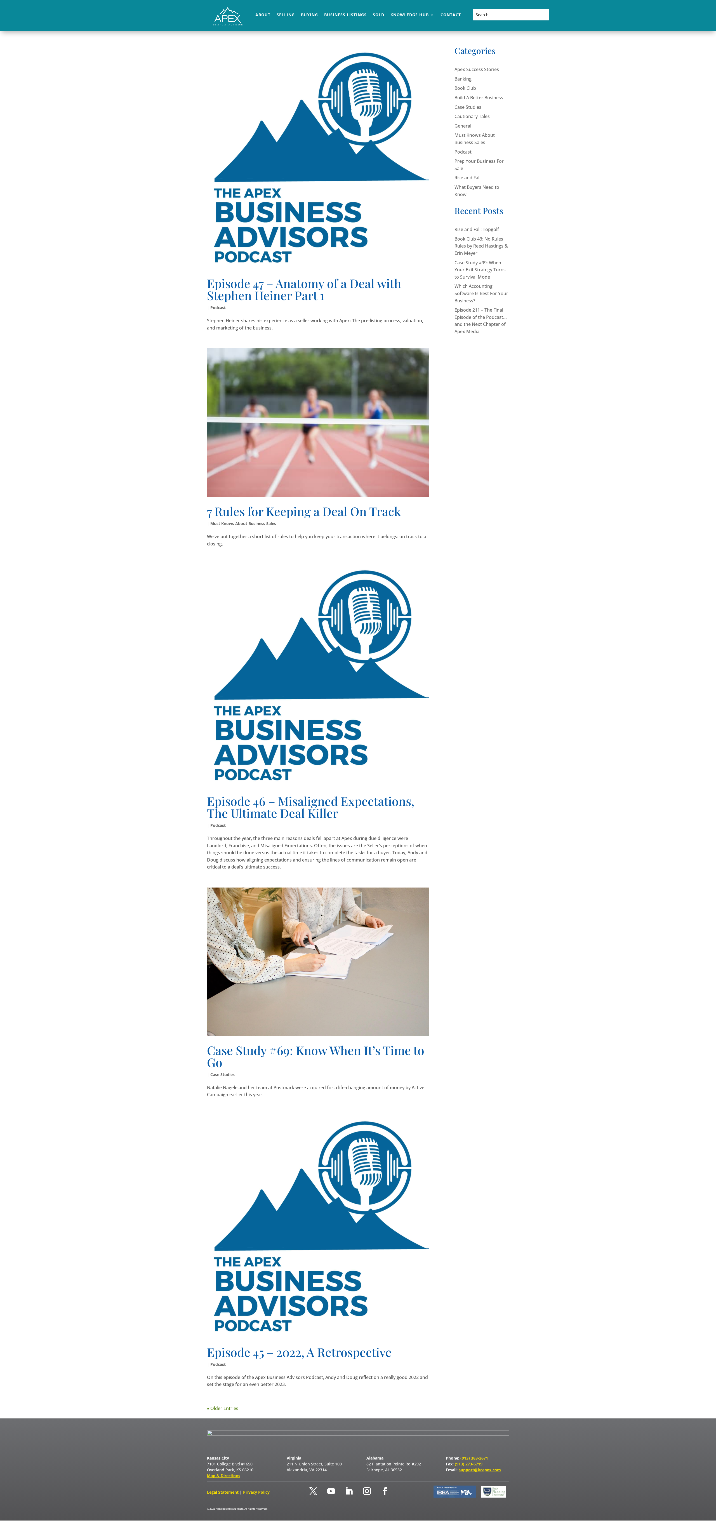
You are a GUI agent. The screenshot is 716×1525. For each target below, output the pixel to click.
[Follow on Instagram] (367, 1491)
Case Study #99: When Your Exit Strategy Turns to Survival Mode (480, 270)
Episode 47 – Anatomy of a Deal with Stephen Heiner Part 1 (304, 289)
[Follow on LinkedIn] (349, 1491)
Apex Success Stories (476, 69)
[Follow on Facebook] (385, 1491)
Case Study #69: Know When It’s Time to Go (315, 1056)
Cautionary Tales (472, 116)
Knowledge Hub (409, 15)
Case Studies (222, 1074)
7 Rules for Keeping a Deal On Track (304, 511)
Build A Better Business (478, 98)
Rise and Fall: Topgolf (476, 229)
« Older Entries (222, 1408)
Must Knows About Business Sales (243, 523)
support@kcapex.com (480, 1469)
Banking (463, 79)
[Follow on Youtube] (331, 1491)
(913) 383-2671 (474, 1458)
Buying (309, 15)
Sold (378, 15)
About (262, 15)
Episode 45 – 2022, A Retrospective (299, 1352)
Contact (451, 15)
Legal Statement (223, 1492)
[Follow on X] (313, 1491)
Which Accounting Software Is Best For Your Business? (481, 293)
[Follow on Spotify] (403, 1491)
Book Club (465, 88)
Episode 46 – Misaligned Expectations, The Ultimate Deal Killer (310, 807)
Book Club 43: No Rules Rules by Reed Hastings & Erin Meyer (481, 246)
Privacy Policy (256, 1492)
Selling (286, 15)
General (462, 126)
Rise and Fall (467, 178)
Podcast (218, 307)
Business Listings (345, 15)
